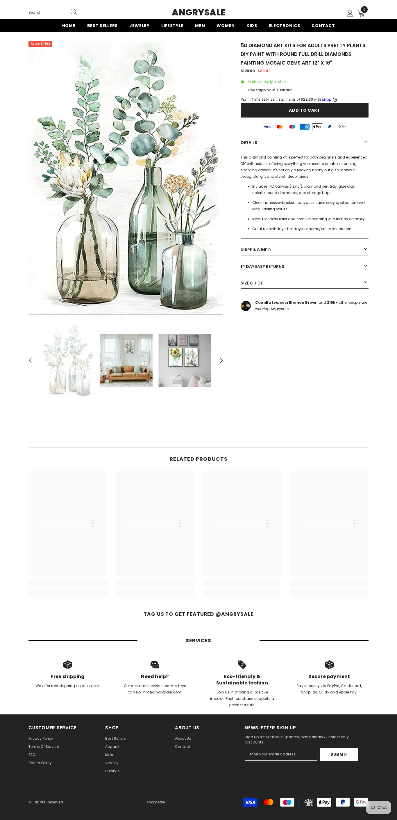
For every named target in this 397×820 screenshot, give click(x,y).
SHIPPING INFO (256, 250)
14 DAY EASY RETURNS (262, 266)
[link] (67, 583)
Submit (339, 754)
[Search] (53, 12)
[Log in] (350, 13)
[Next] (221, 360)
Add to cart (304, 110)
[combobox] (47, 12)
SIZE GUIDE (252, 283)
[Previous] (30, 360)
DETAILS (249, 142)
